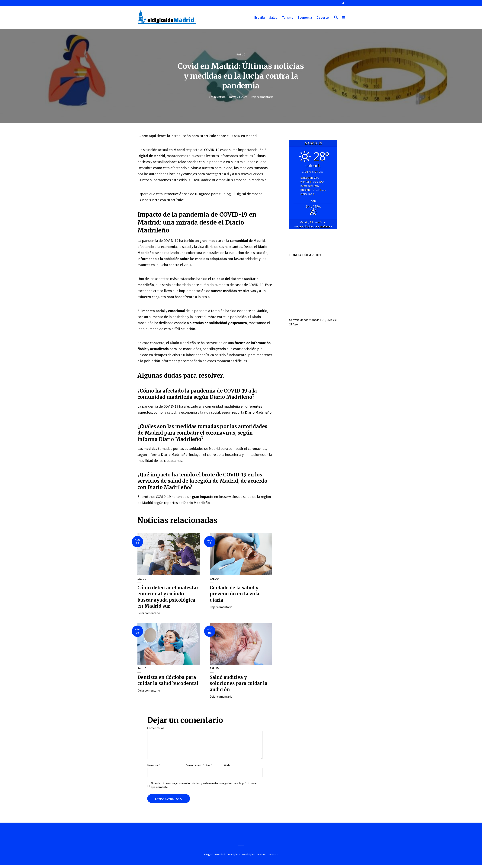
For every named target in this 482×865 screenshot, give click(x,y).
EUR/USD (326, 320)
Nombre (153, 765)
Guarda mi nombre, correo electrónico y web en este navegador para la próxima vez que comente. (204, 785)
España (259, 17)
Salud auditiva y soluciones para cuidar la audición (238, 683)
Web (227, 765)
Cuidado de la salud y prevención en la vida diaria (234, 594)
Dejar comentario (262, 97)
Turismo (287, 17)
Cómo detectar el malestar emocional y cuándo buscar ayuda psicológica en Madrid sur (167, 597)
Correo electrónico (199, 765)
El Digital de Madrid (214, 854)
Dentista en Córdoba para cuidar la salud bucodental (167, 680)
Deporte (323, 17)
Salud (273, 17)
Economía (305, 17)
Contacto (273, 854)
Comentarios (155, 728)
